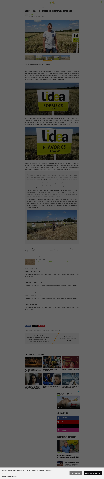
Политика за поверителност (9, 476)
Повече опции (75, 473)
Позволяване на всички (92, 473)
